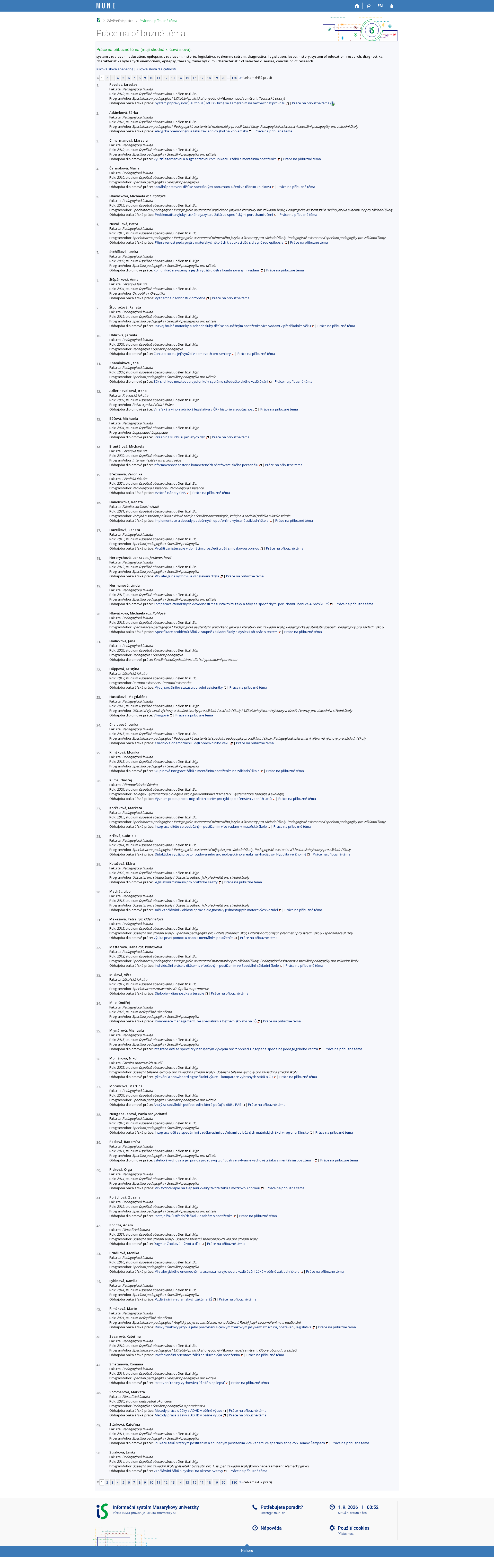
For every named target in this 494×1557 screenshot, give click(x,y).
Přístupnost (346, 1534)
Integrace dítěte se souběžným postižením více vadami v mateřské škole (211, 826)
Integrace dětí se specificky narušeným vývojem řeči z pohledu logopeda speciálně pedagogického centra (236, 1049)
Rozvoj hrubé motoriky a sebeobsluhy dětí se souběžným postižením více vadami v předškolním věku (232, 325)
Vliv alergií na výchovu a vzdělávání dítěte (187, 576)
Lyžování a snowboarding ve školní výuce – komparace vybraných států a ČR (213, 1076)
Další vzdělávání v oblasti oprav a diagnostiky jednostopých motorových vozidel (216, 910)
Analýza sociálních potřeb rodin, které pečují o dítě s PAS (197, 1104)
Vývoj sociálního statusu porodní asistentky (189, 687)
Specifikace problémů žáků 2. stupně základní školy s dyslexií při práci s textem (216, 631)
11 (158, 78)
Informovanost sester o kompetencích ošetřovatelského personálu (206, 465)
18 (209, 78)
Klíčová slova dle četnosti (156, 69)
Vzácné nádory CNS (170, 492)
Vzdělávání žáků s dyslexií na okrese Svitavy (188, 1470)
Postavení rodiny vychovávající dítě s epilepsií (189, 1382)
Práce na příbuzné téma (158, 20)
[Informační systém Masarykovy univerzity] (105, 6)
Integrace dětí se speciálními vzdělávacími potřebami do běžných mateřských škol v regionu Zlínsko (232, 1132)
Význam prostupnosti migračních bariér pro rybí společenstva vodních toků (213, 798)
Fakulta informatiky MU (162, 1513)
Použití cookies (353, 1528)
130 (234, 78)
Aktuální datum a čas (352, 1513)
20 (223, 78)
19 (216, 78)
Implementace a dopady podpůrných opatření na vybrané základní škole (212, 520)
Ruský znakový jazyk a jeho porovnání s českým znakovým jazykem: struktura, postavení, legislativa (233, 1327)
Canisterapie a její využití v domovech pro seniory (192, 353)
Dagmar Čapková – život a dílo (177, 1243)
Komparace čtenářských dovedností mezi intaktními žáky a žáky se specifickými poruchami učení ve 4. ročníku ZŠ (241, 604)
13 (173, 78)
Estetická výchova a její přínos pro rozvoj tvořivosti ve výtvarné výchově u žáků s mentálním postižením (234, 1160)
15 (187, 78)
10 (151, 78)
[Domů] (357, 6)
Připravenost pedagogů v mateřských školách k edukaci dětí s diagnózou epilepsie (219, 242)
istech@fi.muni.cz (273, 1513)
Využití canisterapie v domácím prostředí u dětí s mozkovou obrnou (207, 548)
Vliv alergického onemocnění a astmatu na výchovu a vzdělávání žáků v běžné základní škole (227, 1271)
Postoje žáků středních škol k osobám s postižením (193, 1215)
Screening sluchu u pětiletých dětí (179, 437)
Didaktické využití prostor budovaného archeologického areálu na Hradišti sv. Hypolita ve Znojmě (230, 854)
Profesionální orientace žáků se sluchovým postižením (197, 1355)
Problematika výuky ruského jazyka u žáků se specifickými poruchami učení (214, 214)
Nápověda (271, 1528)
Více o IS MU (121, 1513)
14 (180, 78)
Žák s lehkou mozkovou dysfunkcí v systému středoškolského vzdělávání (211, 381)
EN (380, 5)
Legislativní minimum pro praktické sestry (186, 882)
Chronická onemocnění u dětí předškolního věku (192, 743)
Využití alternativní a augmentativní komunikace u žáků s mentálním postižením (215, 159)
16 (194, 78)
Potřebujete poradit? (282, 1507)
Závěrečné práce (120, 20)
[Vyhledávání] (368, 6)
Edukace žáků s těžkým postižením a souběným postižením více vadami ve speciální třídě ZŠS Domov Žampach (239, 1443)
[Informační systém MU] (98, 20)
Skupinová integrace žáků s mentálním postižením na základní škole (207, 770)
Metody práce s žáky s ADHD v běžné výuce (188, 1410)
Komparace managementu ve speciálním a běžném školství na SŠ (206, 1021)
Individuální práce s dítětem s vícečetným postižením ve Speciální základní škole (217, 965)
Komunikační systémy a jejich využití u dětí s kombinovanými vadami (207, 270)
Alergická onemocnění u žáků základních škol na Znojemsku (201, 131)
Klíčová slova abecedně (114, 69)
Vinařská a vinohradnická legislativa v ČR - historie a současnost (204, 409)
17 (202, 78)
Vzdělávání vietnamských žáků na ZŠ (183, 1299)
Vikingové (161, 715)
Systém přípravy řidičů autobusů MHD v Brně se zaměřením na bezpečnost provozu (220, 103)
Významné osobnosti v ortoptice (180, 298)
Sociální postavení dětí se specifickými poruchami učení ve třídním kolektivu (212, 186)
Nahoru (247, 1551)
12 (165, 78)
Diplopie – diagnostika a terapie (179, 993)
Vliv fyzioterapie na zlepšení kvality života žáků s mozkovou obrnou (207, 1188)
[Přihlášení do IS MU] (392, 6)
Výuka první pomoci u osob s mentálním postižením (193, 937)
